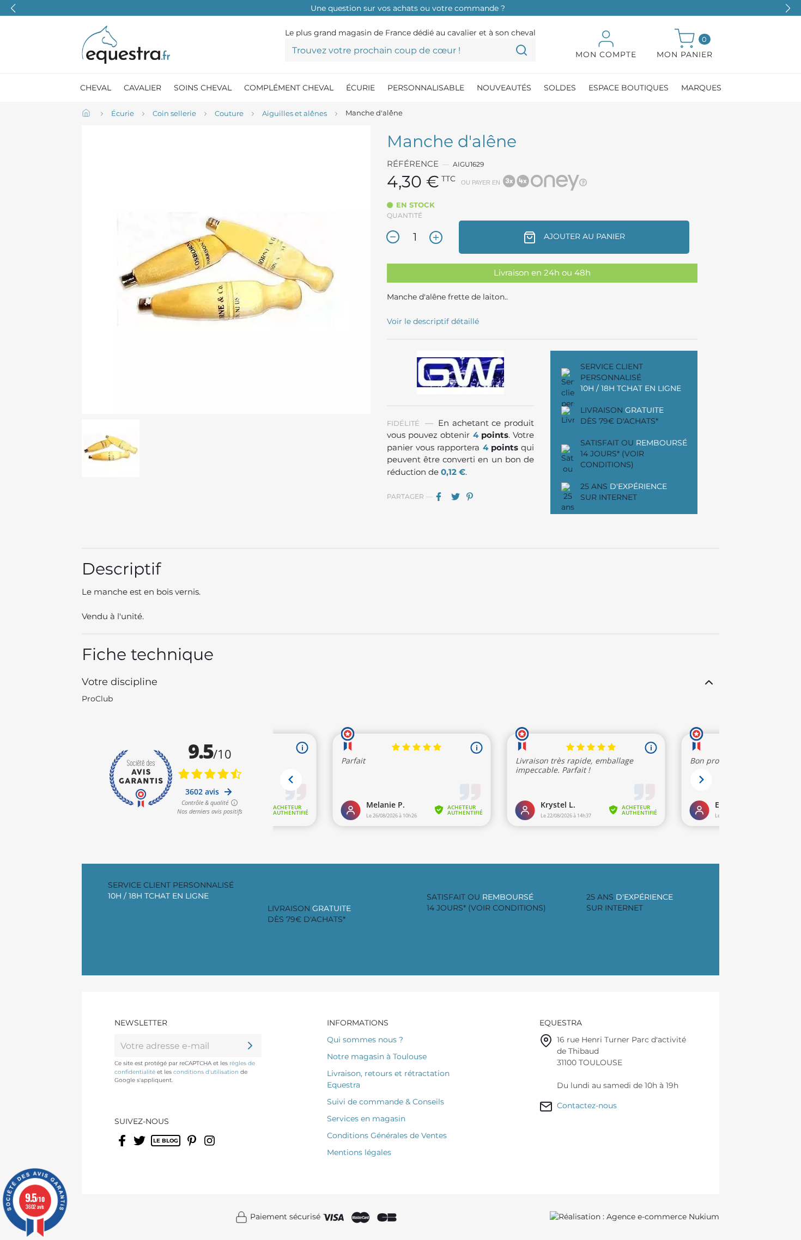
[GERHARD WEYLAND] (460, 372)
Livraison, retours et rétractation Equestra (388, 1079)
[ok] (250, 1045)
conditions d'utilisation (206, 1072)
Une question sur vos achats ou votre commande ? (408, 8)
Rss (156, 1147)
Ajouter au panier (583, 236)
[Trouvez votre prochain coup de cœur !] (521, 50)
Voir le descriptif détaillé (433, 321)
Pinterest (473, 496)
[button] (788, 8)
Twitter (140, 1147)
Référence (413, 163)
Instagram (210, 1147)
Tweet (457, 496)
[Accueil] (87, 113)
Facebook (123, 1147)
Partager (442, 496)
